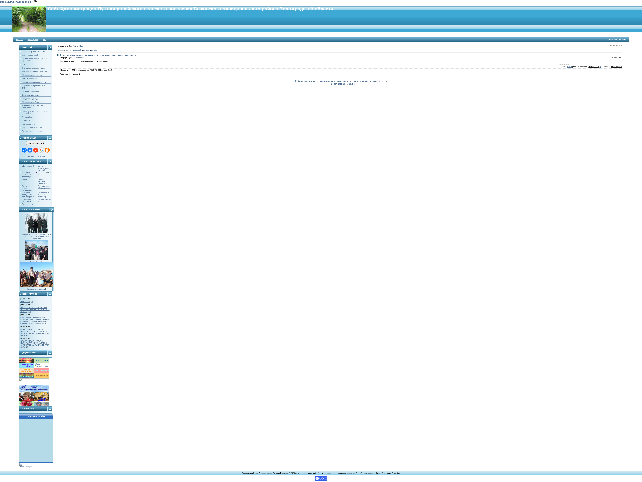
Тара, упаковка (44, 173)
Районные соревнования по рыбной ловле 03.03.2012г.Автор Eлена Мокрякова (37, 237)
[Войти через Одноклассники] (47, 150)
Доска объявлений (73, 50)
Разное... (26, 204)
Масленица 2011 (36, 261)
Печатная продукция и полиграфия (27, 195)
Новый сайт (25, 302)
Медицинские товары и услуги (43, 195)
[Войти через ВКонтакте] (24, 150)
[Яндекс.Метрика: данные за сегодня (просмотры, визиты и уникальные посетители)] (26, 465)
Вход (45, 40)
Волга (569, 67)
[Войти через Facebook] (29, 150)
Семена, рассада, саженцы (41, 181)
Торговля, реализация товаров (27, 175)
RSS (81, 46)
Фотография (79, 58)
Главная (19, 40)
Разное (86, 50)
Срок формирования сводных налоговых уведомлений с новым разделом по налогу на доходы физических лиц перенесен (34, 320)
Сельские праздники (36, 289)
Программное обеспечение (43, 187)
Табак (24, 179)
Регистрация (33, 40)
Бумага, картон (44, 199)
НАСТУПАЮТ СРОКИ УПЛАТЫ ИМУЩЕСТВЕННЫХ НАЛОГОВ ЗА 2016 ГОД (35, 309)
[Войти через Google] (41, 150)
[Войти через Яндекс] (35, 150)
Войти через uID (36, 143)
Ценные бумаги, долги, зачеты (44, 168)
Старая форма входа (36, 156)
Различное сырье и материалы (27, 188)
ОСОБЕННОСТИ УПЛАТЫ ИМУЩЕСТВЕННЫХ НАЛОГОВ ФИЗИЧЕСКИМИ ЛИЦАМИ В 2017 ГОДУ (34, 332)
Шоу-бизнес (27, 166)
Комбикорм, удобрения (27, 200)
